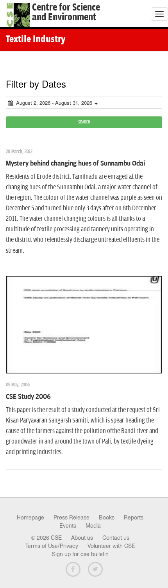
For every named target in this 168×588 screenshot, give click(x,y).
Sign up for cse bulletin (80, 554)
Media (93, 526)
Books (106, 517)
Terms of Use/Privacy (51, 546)
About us (82, 538)
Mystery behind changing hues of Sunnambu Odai (75, 163)
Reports (133, 517)
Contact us (115, 538)
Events (67, 526)
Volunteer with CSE (111, 546)
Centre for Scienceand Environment (66, 12)
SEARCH (84, 122)
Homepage (30, 517)
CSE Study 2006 (28, 397)
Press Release (71, 517)
